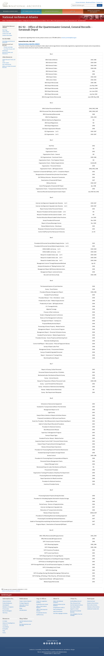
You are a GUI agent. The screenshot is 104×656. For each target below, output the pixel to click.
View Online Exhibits (75, 607)
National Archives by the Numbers (59, 605)
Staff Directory (40, 614)
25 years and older (8, 47)
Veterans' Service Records (31, 11)
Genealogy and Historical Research (8, 41)
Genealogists (6, 605)
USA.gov (73, 649)
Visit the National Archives (76, 605)
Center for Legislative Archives (41, 601)
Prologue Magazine (24, 603)
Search (99, 5)
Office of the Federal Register (41, 607)
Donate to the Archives (92, 603)
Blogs (21, 608)
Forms (4, 632)
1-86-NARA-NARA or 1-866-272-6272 (52, 653)
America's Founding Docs (9, 623)
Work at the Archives (92, 605)
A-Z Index (5, 621)
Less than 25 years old (9, 49)
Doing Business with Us (59, 607)
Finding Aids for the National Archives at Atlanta (34, 20)
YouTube (55, 643)
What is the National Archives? (58, 601)
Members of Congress (8, 607)
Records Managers (7, 611)
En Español (5, 629)
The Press (5, 612)
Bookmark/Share (90, 2)
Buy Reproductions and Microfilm (25, 625)
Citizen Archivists (80, 2)
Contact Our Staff (6, 33)
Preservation (6, 609)
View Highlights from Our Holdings (76, 614)
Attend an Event (91, 601)
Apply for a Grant (74, 609)
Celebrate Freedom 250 (93, 609)
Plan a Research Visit (75, 603)
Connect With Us (52, 641)
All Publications (23, 610)
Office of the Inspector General (41, 610)
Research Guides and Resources (7, 53)
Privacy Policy (45, 649)
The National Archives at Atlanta (14, 20)
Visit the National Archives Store (26, 621)
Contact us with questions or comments (11, 591)
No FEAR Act (67, 649)
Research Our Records (10, 11)
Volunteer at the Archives (93, 607)
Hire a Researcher (6, 64)
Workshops (5, 50)
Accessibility (38, 649)
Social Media (6, 627)
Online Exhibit (5, 31)
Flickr (60, 643)
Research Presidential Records (75, 611)
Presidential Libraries (41, 612)
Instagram (49, 643)
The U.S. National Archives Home (21, 4)
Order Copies (5, 62)
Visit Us (73, 11)
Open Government (57, 611)
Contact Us (99, 2)
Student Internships (7, 35)
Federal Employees (7, 603)
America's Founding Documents (93, 11)
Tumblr (52, 643)
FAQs (4, 630)
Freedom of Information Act (56, 649)
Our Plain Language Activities (60, 613)
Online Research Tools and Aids (8, 60)
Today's (25, 601)
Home (3, 20)
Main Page (4, 30)
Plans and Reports (57, 609)
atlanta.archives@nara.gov (68, 37)
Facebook (44, 643)
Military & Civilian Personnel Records (9, 66)
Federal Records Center (42, 604)
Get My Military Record (75, 601)
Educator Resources (52, 11)
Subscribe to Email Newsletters (24, 605)
